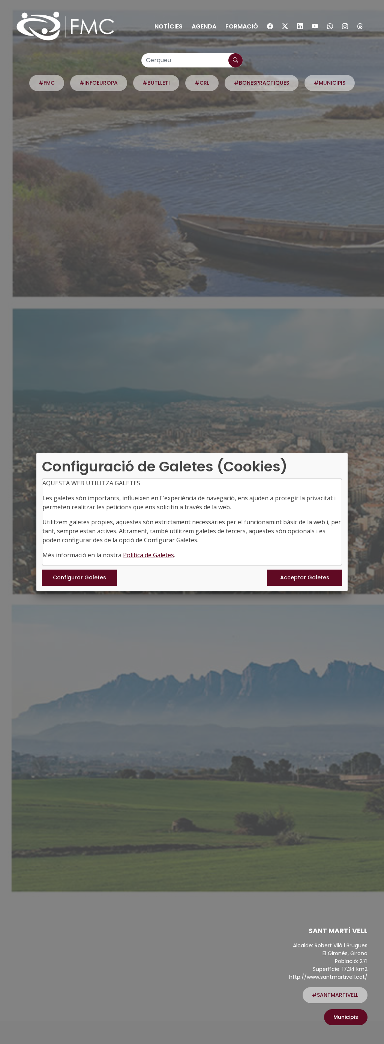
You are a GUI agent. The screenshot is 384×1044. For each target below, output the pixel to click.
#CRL (202, 83)
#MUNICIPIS (329, 83)
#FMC (47, 83)
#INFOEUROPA (99, 83)
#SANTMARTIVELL (335, 995)
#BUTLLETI (156, 83)
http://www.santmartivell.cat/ (328, 977)
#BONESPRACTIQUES (261, 83)
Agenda (204, 26)
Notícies (168, 26)
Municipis (345, 1017)
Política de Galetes (148, 555)
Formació (241, 26)
